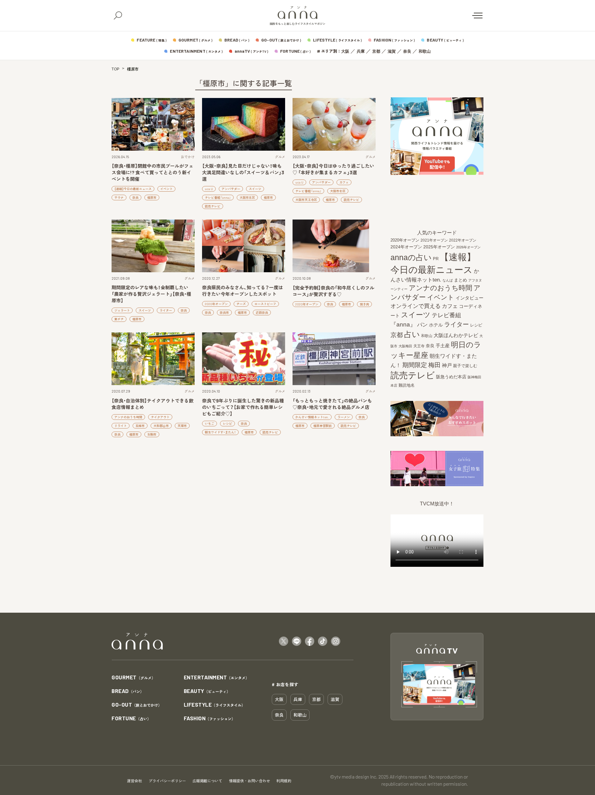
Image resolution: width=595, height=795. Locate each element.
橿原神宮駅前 (322, 426)
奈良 (407, 51)
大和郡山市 (161, 426)
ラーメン (343, 417)
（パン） (128, 691)
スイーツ (255, 189)
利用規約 (283, 781)
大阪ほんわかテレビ (456, 335)
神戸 (447, 365)
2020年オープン (216, 304)
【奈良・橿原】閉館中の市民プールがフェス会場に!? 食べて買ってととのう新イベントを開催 (152, 172)
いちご (209, 423)
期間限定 (414, 364)
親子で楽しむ (465, 366)
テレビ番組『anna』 (218, 197)
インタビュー (469, 297)
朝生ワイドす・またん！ (220, 432)
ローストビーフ (265, 304)
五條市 (140, 426)
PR (436, 258)
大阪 (345, 51)
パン (422, 325)
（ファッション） (210, 718)
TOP (116, 69)
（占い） (131, 718)
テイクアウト (160, 417)
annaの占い (411, 257)
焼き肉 (364, 304)
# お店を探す (285, 684)
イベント (166, 189)
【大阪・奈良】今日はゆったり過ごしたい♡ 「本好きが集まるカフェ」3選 (333, 169)
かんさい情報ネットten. (312, 417)
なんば (448, 280)
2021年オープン (434, 240)
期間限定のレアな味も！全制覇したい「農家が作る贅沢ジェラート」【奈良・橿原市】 (151, 294)
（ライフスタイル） (214, 705)
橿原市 (151, 197)
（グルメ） (133, 677)
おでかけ (188, 157)
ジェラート (122, 310)
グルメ (280, 157)
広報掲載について (207, 781)
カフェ (344, 182)
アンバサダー (231, 189)
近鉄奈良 (262, 312)
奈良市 (224, 312)
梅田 (434, 365)
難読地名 (407, 385)
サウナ (119, 197)
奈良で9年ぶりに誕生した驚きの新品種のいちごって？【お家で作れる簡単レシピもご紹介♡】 (243, 407)
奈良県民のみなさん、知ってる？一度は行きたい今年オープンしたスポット (242, 291)
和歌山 (425, 51)
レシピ (227, 423)
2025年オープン (439, 247)
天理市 (182, 426)
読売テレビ (212, 206)
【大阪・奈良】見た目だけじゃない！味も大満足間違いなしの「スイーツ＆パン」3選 (243, 172)
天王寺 (419, 346)
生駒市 (151, 434)
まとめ (460, 280)
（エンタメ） (216, 677)
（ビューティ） (207, 691)
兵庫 (361, 51)
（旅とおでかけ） (137, 705)
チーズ (241, 304)
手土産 (443, 345)
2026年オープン (468, 247)
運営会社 (134, 781)
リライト (120, 426)
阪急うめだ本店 (451, 376)
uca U (209, 189)
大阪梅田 (405, 346)
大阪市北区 (247, 197)
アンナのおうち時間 (128, 417)
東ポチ (119, 319)
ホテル (436, 324)
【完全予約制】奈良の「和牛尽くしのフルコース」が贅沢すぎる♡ (333, 291)
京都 (376, 51)
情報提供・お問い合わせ (249, 781)
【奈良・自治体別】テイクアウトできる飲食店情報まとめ (152, 404)
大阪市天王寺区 (306, 200)
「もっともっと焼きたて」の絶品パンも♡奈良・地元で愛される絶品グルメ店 (332, 404)
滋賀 (392, 51)
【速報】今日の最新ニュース (133, 189)
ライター (166, 310)
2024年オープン (406, 247)
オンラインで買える (415, 306)
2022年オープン (462, 240)
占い (412, 334)
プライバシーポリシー (167, 781)
